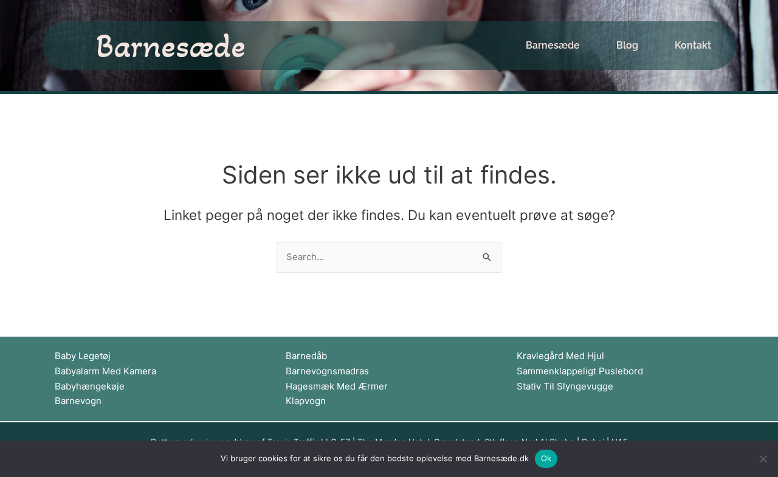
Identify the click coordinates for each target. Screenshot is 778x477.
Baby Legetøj (83, 356)
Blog (627, 45)
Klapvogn (306, 401)
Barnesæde (171, 45)
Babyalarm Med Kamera (105, 371)
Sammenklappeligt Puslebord (580, 371)
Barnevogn (78, 401)
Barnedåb (306, 356)
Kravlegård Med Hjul (560, 356)
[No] (763, 459)
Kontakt (693, 45)
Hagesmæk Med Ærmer (337, 386)
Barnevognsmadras (327, 371)
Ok (546, 458)
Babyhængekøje (90, 386)
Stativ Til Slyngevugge (565, 386)
